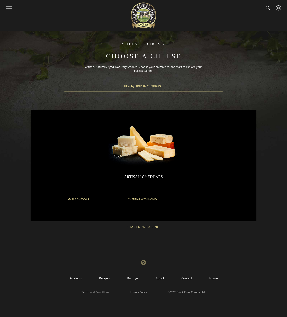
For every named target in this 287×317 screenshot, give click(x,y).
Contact (186, 278)
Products (75, 278)
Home (213, 278)
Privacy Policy (138, 292)
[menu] (9, 7)
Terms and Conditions (95, 292)
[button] (268, 8)
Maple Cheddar (78, 199)
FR (278, 7)
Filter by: (142, 86)
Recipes (104, 278)
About (160, 278)
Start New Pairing (143, 227)
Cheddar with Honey (142, 199)
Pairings (133, 278)
